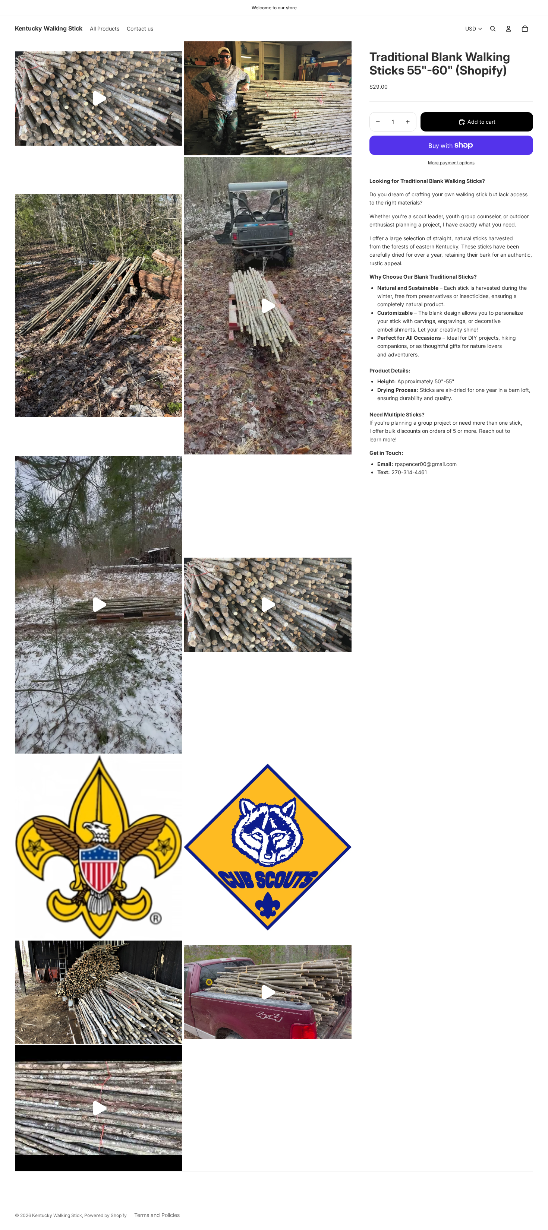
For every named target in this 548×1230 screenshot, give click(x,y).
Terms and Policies (157, 1215)
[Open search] (493, 28)
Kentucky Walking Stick (57, 1215)
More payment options (451, 162)
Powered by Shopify (105, 1215)
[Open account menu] (508, 28)
